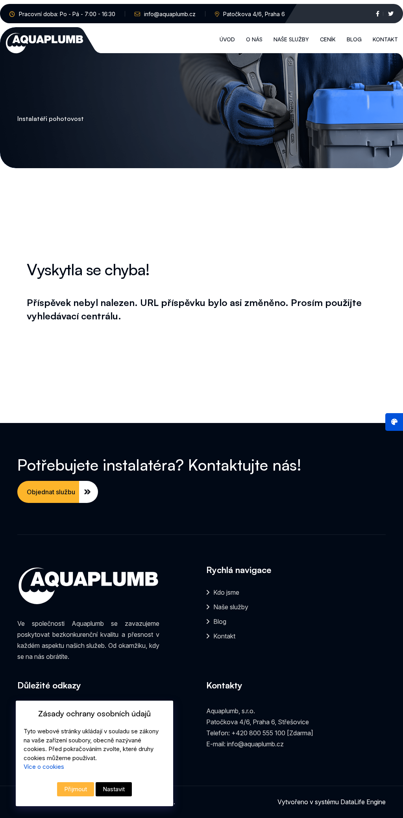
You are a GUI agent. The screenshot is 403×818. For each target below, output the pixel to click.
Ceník (328, 39)
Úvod (227, 39)
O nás (254, 39)
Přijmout (75, 789)
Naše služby (291, 39)
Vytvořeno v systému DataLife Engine (331, 802)
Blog (354, 39)
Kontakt (385, 39)
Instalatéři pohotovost (50, 118)
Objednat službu (51, 492)
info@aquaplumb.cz (170, 14)
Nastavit (114, 789)
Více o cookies (44, 766)
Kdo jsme (226, 592)
